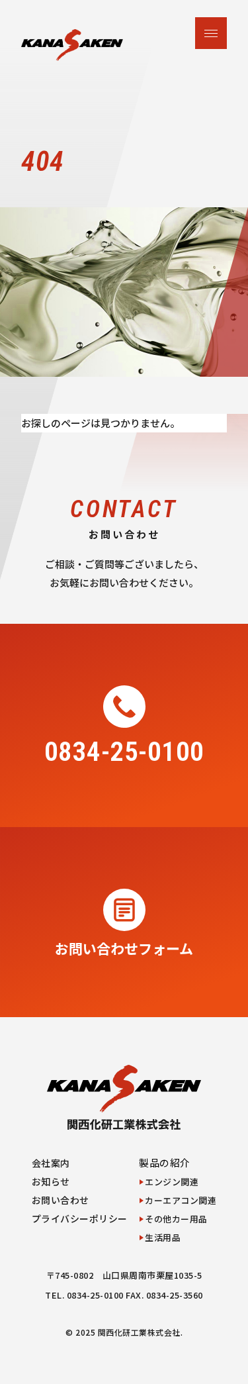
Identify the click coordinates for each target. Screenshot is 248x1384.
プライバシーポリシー (80, 1218)
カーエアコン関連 (180, 1200)
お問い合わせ (60, 1200)
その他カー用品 (176, 1218)
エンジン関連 (171, 1181)
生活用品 (163, 1237)
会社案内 (51, 1162)
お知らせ (51, 1181)
